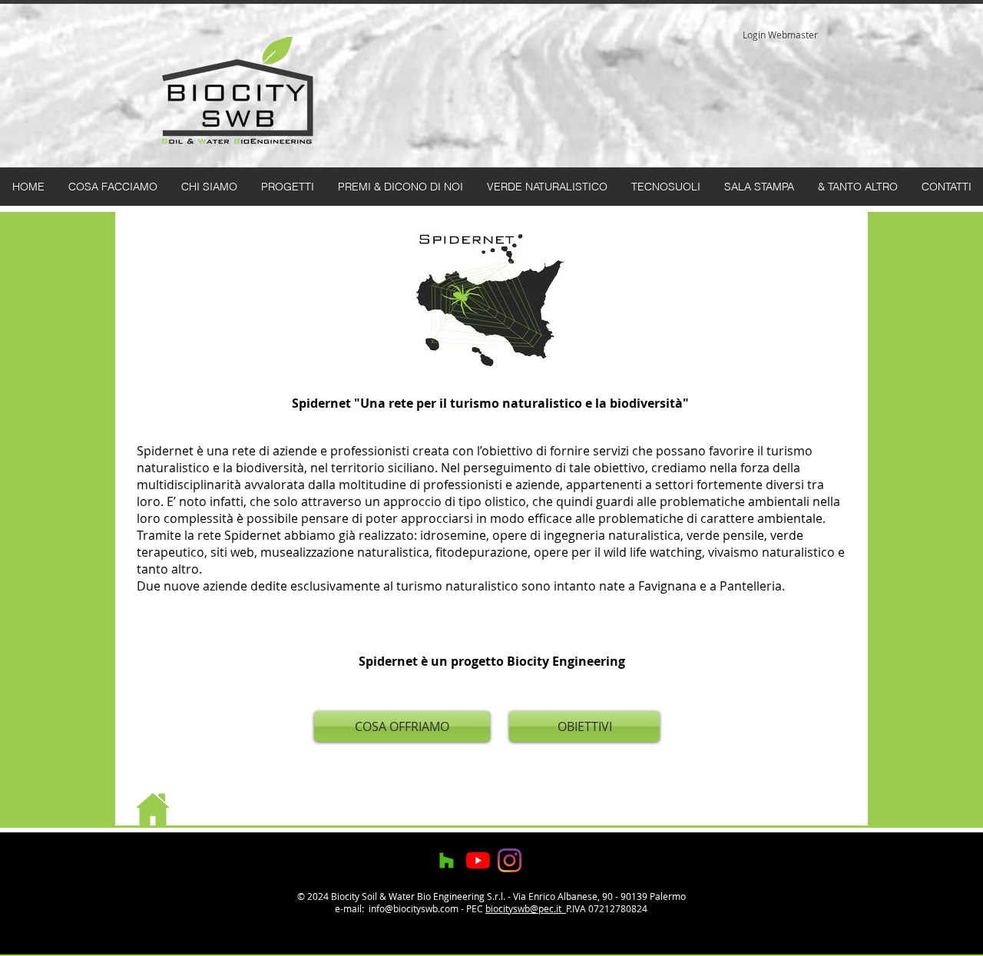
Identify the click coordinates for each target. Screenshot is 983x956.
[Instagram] (509, 860)
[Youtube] (478, 860)
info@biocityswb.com (413, 908)
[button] (400, 186)
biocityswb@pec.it (525, 908)
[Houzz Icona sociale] (446, 860)
